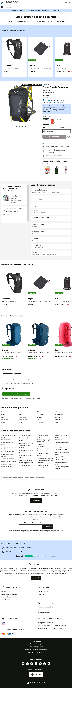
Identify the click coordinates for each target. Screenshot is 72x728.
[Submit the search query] (70, 7)
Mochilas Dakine (42, 468)
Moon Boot (22, 417)
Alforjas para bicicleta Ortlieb (62, 453)
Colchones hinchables (8, 461)
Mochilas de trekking (25, 438)
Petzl (56, 422)
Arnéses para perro (61, 447)
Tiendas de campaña (8, 459)
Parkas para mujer (7, 440)
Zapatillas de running (26, 450)
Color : (47, 116)
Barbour (21, 422)
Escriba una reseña (48, 92)
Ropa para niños (24, 465)
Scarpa (39, 417)
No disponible (54, 137)
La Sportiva (4, 420)
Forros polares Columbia (45, 458)
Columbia (40, 414)
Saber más (46, 111)
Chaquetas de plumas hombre (8, 448)
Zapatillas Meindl (42, 465)
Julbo (56, 412)
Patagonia (4, 412)
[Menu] (1, 7)
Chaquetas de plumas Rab (62, 443)
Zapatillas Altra (59, 457)
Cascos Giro (59, 440)
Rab (2, 417)
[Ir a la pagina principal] (2, 477)
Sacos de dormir (6, 466)
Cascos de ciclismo (25, 460)
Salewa (45, 84)
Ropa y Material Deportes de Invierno (13, 477)
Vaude (39, 420)
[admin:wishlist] (68, 136)
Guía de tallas (65, 127)
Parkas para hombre (8, 451)
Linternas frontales (7, 464)
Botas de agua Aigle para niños (43, 441)
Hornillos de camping (26, 435)
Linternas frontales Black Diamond (45, 461)
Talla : (44, 127)
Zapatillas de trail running (24, 446)
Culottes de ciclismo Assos (61, 436)
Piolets (21, 440)
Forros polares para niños (43, 436)
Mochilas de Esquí (40, 477)
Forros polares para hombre (7, 455)
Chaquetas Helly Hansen (42, 454)
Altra (20, 412)
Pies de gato (23, 453)
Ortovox (3, 414)
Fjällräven (40, 412)
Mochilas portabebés (26, 462)
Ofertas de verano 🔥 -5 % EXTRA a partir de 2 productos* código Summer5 (36, 10)
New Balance (59, 414)
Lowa (3, 422)
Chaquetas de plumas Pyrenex (44, 450)
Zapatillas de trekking (26, 443)
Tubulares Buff (59, 459)
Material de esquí (29, 477)
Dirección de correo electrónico (36, 523)
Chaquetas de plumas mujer (8, 436)
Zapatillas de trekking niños (26, 456)
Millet (20, 414)
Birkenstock (58, 420)
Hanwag (57, 417)
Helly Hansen (23, 420)
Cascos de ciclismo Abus (61, 463)
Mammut (40, 422)
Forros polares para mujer (7, 443)
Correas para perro (61, 449)
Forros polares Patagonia (41, 445)
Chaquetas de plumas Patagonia (62, 467)
